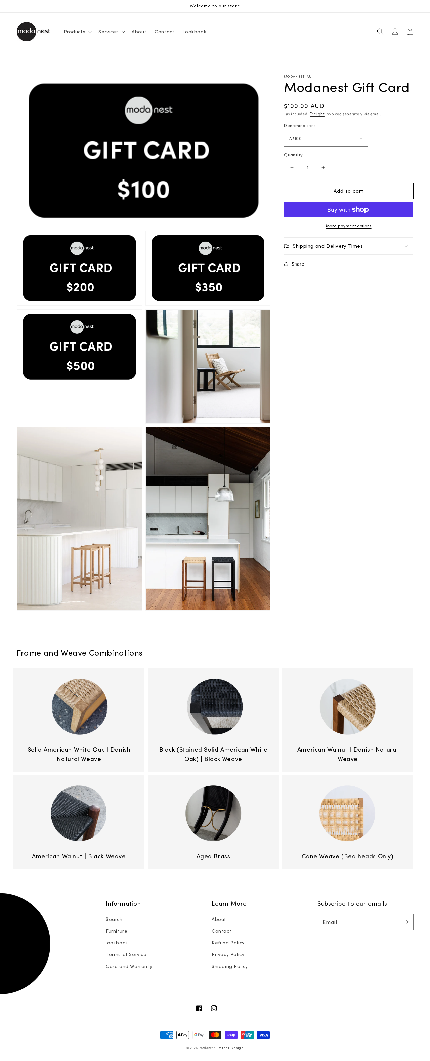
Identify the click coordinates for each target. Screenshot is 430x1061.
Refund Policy (228, 943)
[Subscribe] (405, 921)
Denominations (300, 125)
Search (114, 919)
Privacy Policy (228, 954)
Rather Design (231, 1048)
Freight (317, 113)
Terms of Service (126, 954)
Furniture (116, 931)
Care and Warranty (129, 966)
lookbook (117, 943)
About (219, 919)
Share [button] (298, 264)
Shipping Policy (230, 966)
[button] (380, 31)
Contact (221, 931)
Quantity (293, 155)
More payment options (349, 225)
